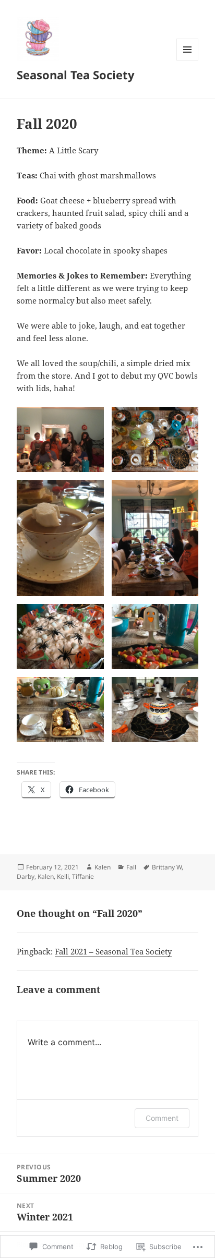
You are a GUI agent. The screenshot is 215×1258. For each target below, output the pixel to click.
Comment (162, 1118)
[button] (60, 439)
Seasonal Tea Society (76, 74)
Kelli (63, 876)
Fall (131, 867)
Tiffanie (83, 876)
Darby (25, 876)
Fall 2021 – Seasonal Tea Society (113, 951)
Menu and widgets (187, 60)
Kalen (102, 867)
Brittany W (167, 867)
